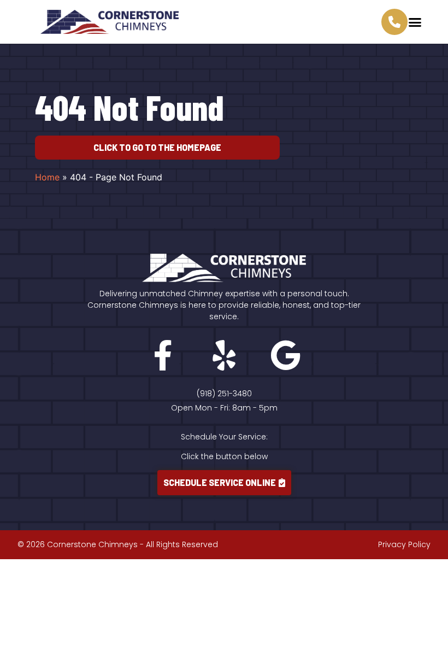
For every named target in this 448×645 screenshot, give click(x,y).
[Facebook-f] (163, 355)
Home (47, 177)
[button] (415, 21)
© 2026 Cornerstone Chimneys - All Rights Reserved (117, 544)
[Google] (285, 355)
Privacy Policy (404, 544)
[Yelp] (224, 355)
